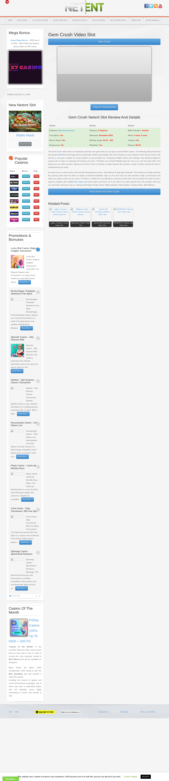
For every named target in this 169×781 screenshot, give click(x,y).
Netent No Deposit (79, 20)
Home (10, 20)
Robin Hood (25, 135)
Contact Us (103, 712)
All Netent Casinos (40, 20)
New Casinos (22, 20)
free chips (78, 182)
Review (26, 176)
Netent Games (151, 20)
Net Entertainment (66, 130)
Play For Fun (25, 144)
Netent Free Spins (60, 20)
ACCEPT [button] (145, 777)
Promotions (136, 20)
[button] (59, 215)
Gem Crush (104, 41)
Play (36, 176)
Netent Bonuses (98, 20)
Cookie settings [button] (130, 776)
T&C (11, 712)
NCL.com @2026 (148, 712)
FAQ (17, 712)
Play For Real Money (104, 107)
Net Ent (62, 155)
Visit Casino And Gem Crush (104, 191)
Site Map (124, 712)
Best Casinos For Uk (118, 20)
